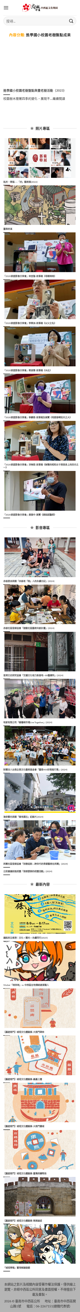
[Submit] (71, 21)
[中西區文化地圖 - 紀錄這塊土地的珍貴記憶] (40, 8)
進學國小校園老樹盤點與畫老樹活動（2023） (34, 90)
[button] (6, 7)
